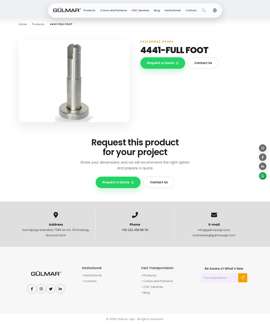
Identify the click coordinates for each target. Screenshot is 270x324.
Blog (157, 10)
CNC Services (140, 10)
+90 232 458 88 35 (135, 230)
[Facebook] (262, 157)
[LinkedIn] (262, 166)
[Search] (204, 10)
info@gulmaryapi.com (214, 230)
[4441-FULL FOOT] (74, 80)
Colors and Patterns (113, 10)
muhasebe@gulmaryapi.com (214, 235)
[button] (215, 10)
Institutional (173, 10)
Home (23, 24)
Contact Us (203, 63)
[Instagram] (262, 148)
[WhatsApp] (262, 176)
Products (89, 10)
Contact (191, 10)
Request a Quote (160, 63)
